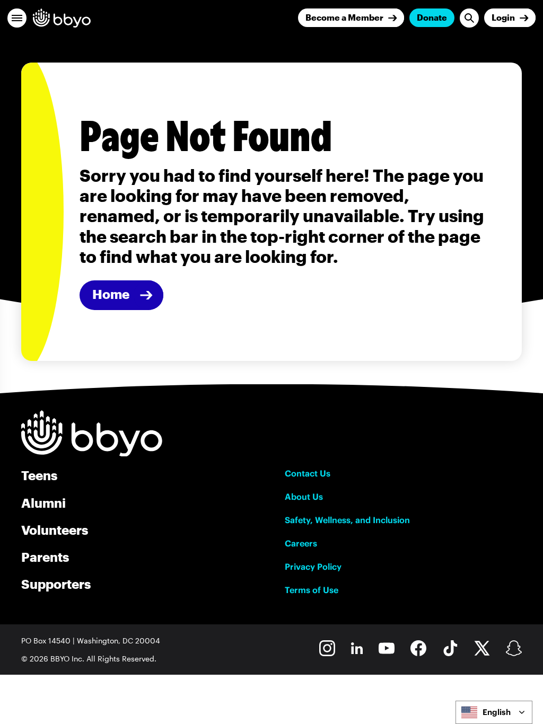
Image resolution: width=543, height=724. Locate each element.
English (497, 712)
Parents (45, 556)
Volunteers (54, 529)
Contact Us (307, 473)
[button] (17, 18)
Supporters (56, 583)
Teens (39, 475)
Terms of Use (311, 590)
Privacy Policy (313, 566)
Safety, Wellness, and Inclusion (347, 520)
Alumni (43, 502)
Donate (432, 17)
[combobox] (494, 712)
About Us (304, 496)
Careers (301, 543)
